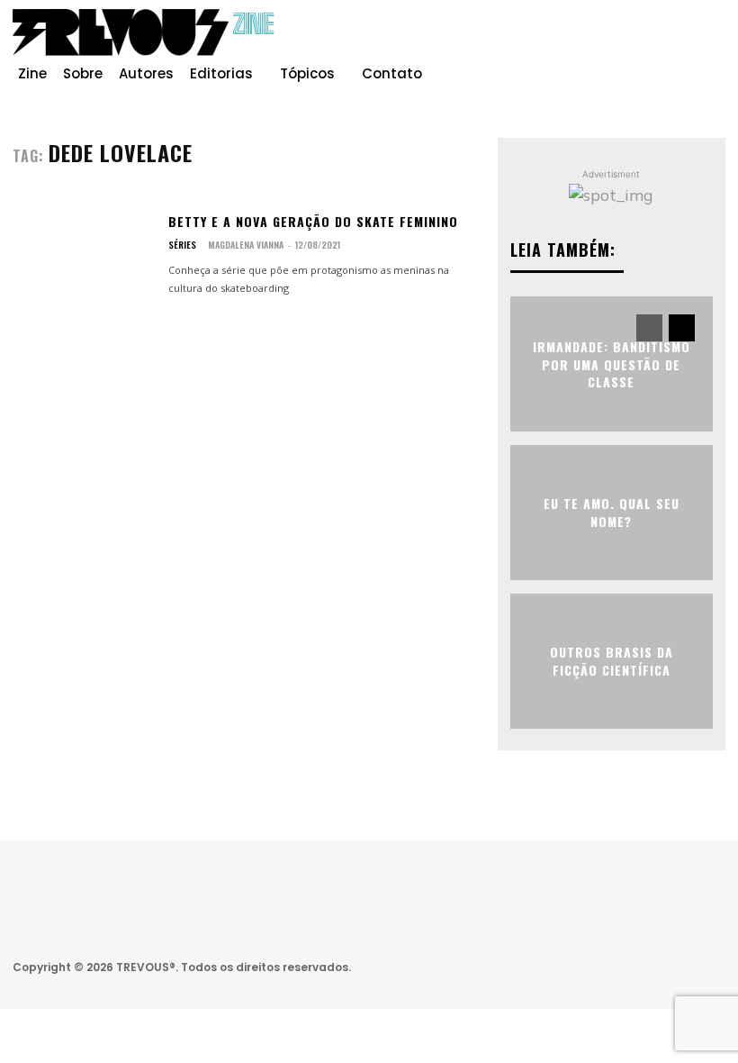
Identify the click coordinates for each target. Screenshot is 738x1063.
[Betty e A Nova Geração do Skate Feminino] (83, 254)
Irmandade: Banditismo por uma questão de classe (611, 364)
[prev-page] (649, 327)
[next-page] (682, 327)
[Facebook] (624, 39)
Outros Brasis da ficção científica (611, 660)
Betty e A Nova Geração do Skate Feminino (313, 221)
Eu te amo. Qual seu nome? (612, 512)
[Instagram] (653, 39)
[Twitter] (609, 967)
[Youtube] (711, 39)
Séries (182, 245)
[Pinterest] (682, 39)
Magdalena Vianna (246, 244)
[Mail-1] (706, 967)
